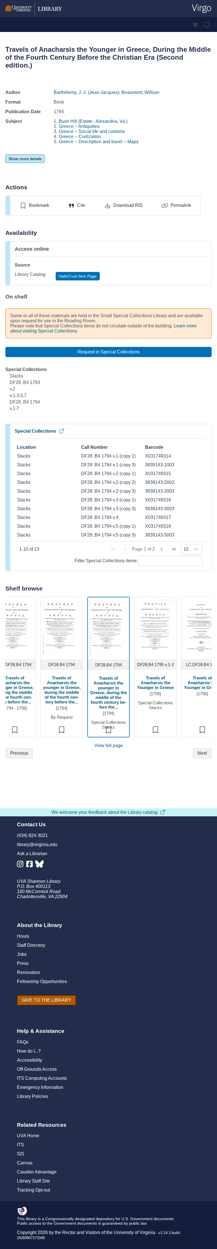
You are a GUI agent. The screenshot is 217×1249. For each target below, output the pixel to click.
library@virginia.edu (37, 844)
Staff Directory (31, 945)
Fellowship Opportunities (42, 981)
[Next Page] (161, 549)
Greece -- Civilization (80, 136)
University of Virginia (134, 1232)
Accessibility (29, 1060)
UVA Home (28, 1135)
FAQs (22, 1042)
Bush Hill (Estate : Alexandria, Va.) (93, 121)
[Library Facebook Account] (31, 865)
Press (23, 963)
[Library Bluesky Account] (40, 865)
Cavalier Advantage (37, 1171)
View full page (108, 745)
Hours (23, 936)
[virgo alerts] (207, 24)
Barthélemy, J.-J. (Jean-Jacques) (86, 92)
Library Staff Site (33, 1181)
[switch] (34, 205)
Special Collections (35, 431)
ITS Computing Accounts (42, 1078)
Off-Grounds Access (37, 1069)
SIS (20, 1153)
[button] (195, 25)
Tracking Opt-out (33, 1190)
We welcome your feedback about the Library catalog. (105, 812)
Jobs (22, 954)
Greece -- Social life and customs (92, 131)
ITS (20, 1144)
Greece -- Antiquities (79, 126)
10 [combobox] (185, 549)
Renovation (28, 972)
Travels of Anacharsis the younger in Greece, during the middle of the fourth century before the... (61, 689)
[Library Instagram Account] (21, 865)
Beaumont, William (140, 92)
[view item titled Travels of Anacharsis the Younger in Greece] (155, 627)
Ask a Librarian (32, 853)
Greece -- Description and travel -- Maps (98, 141)
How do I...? (29, 1051)
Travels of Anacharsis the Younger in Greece (155, 682)
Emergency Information (40, 1087)
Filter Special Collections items (106, 560)
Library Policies (32, 1096)
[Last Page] (174, 549)
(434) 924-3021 (32, 835)
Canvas (24, 1162)
